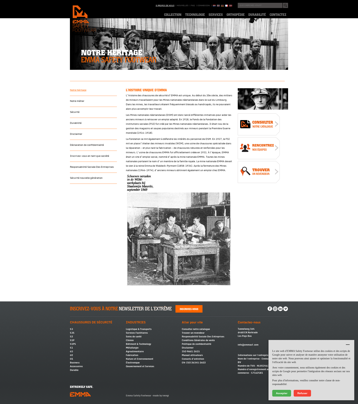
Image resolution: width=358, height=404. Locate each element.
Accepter (281, 393)
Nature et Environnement (139, 359)
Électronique (133, 363)
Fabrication (132, 355)
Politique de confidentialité (196, 344)
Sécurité (74, 112)
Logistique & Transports (139, 329)
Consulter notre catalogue (196, 329)
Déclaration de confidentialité (87, 145)
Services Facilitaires (137, 333)
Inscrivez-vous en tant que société (89, 156)
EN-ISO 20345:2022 (194, 363)
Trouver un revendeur (193, 333)
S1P (72, 340)
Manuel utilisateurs (192, 355)
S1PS (73, 344)
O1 (71, 359)
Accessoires (76, 366)
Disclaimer (76, 134)
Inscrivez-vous (189, 309)
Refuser (302, 393)
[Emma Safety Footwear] (259, 125)
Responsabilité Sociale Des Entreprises (92, 167)
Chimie (130, 340)
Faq (193, 5)
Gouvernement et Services (140, 366)
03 (71, 351)
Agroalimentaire (135, 351)
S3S (72, 333)
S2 (71, 336)
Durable (74, 370)
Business (75, 363)
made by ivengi (161, 396)
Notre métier (77, 101)
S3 (71, 329)
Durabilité (75, 123)
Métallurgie (132, 348)
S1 (71, 348)
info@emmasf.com (248, 345)
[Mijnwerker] (263, 99)
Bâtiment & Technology (138, 344)
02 (71, 355)
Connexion (203, 5)
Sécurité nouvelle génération (86, 178)
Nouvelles (182, 5)
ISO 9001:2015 (191, 351)
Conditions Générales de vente (198, 340)
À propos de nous (165, 5)
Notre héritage (78, 90)
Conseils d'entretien (193, 359)
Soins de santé (134, 336)
